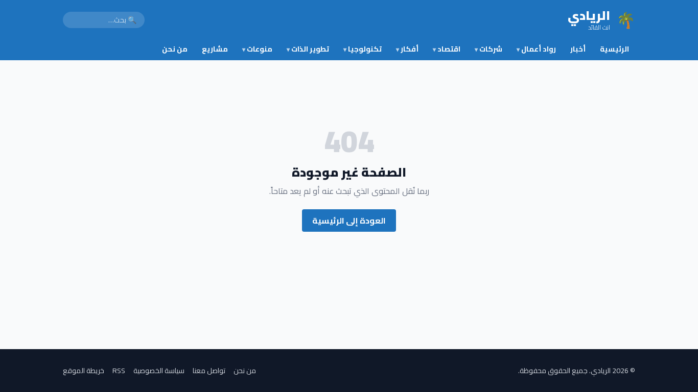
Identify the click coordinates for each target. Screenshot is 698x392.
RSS (118, 370)
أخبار (578, 49)
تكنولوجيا (362, 49)
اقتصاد (446, 49)
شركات (488, 49)
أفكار (407, 49)
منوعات (257, 49)
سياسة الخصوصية (158, 370)
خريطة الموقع (83, 370)
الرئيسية (614, 49)
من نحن (175, 49)
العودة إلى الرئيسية (349, 220)
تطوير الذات (308, 49)
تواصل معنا (209, 370)
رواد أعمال (536, 49)
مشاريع (215, 49)
